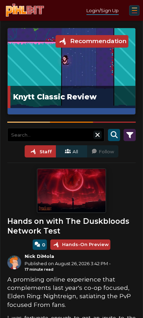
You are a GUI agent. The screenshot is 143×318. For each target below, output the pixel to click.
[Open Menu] (134, 10)
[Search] (114, 135)
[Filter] (130, 135)
